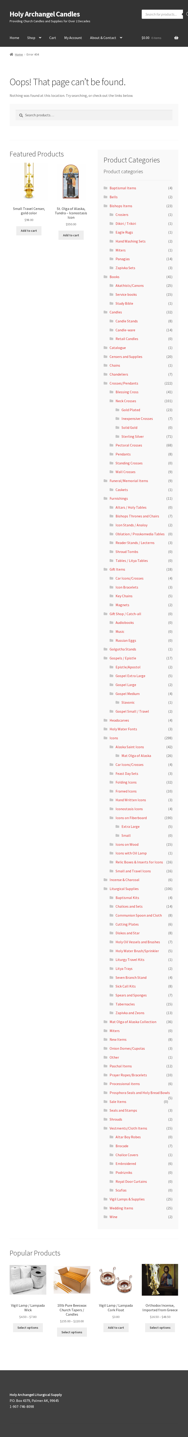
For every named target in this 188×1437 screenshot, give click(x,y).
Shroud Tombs (127, 551)
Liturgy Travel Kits (130, 959)
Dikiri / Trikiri (126, 223)
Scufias (121, 1190)
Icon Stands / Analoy (131, 525)
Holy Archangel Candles (45, 14)
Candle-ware (125, 330)
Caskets (122, 489)
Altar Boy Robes (128, 1137)
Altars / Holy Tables (131, 507)
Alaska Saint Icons (130, 747)
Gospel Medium (128, 693)
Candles (116, 312)
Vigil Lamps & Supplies (127, 1199)
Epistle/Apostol (128, 667)
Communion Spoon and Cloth (139, 915)
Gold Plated (131, 409)
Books (114, 276)
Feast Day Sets (127, 773)
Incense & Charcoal (124, 879)
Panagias (123, 259)
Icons (114, 738)
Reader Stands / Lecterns (135, 542)
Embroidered (126, 1163)
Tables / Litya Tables (132, 560)
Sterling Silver (133, 436)
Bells (114, 197)
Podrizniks (124, 1172)
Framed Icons (126, 791)
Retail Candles (127, 338)
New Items (118, 1039)
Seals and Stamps (123, 1110)
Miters (121, 250)
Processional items (125, 1083)
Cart (52, 37)
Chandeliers (119, 374)
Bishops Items (121, 206)
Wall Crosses (125, 471)
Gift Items (117, 569)
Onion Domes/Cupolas (127, 1048)
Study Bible (124, 303)
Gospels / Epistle (123, 658)
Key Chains (124, 596)
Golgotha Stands (123, 649)
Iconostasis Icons (129, 808)
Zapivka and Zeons (130, 1012)
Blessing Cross (127, 392)
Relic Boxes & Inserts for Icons (139, 862)
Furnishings (119, 498)
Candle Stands (127, 321)
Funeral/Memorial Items (129, 480)
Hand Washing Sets (131, 241)
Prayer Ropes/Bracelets (128, 1075)
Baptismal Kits (127, 897)
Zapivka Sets (125, 267)
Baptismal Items (123, 188)
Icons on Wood (127, 844)
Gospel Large (126, 684)
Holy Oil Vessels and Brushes (138, 942)
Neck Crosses (126, 401)
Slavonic (128, 702)
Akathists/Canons (130, 285)
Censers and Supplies (126, 356)
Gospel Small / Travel (132, 711)
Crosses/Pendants (124, 383)
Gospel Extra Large (130, 675)
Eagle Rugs (124, 232)
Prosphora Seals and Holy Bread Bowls (140, 1092)
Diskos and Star (128, 933)
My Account (73, 37)
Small (126, 835)
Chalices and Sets (129, 906)
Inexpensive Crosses (137, 418)
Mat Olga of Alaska (136, 755)
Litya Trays (124, 968)
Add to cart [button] (29, 231)
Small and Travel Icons (133, 871)
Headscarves (119, 720)
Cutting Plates (127, 924)
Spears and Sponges (131, 995)
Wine (113, 1216)
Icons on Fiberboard (131, 817)
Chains (115, 365)
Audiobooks (125, 622)
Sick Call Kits (126, 986)
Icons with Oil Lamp (131, 853)
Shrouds (116, 1119)
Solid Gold (129, 427)
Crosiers (122, 214)
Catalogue (118, 347)
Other (114, 1057)
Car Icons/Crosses (130, 578)
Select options (27, 1327)
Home (14, 37)
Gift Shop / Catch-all (125, 613)
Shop (31, 37)
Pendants (123, 454)
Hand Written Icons (131, 800)
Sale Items (118, 1101)
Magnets (122, 605)
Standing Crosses (129, 463)
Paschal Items (121, 1066)
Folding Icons (126, 782)
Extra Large (131, 826)
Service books (126, 294)
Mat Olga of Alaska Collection (133, 1021)
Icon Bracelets (127, 587)
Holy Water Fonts (123, 729)
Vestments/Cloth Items (128, 1128)
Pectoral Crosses (129, 445)
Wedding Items (121, 1208)
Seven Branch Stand (131, 977)
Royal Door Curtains (131, 1181)
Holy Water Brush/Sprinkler (137, 951)
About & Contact (103, 37)
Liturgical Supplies (124, 888)
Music (120, 631)
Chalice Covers (127, 1154)
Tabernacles (125, 1004)
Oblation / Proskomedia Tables (140, 534)
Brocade (122, 1146)
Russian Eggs (126, 640)
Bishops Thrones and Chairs (137, 516)
